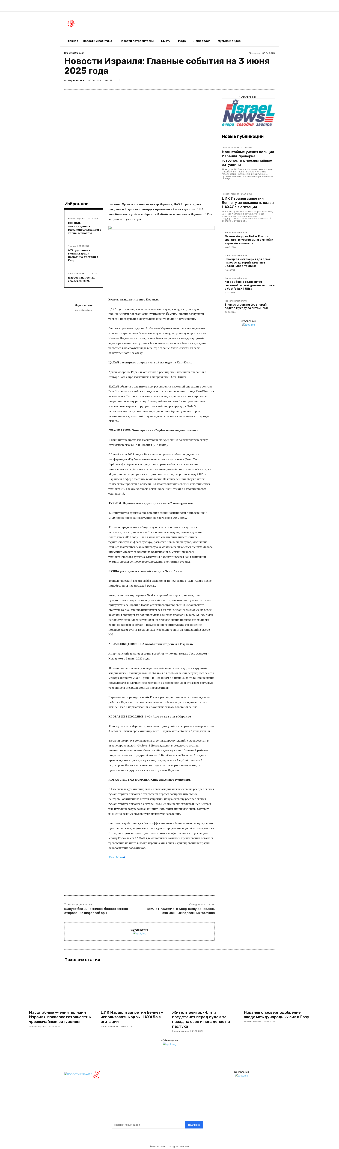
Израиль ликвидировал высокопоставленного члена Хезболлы (84, 228)
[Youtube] (295, 7)
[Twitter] (288, 7)
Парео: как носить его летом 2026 (81, 279)
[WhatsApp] (246, 81)
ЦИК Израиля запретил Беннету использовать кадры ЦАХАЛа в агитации (248, 202)
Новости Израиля (74, 53)
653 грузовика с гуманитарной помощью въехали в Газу (83, 255)
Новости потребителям (236, 233)
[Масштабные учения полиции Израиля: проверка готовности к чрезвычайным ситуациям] (62, 986)
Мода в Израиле (76, 273)
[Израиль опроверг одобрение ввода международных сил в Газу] (277, 986)
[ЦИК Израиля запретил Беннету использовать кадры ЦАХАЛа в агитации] (134, 986)
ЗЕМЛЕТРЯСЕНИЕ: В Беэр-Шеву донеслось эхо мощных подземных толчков (181, 911)
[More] (271, 81)
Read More (116, 857)
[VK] (238, 81)
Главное (72, 246)
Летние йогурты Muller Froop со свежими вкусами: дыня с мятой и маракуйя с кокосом (249, 240)
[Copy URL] (262, 81)
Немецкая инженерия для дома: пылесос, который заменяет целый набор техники (248, 262)
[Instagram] (280, 7)
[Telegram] (254, 81)
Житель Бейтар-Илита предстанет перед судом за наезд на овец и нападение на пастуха (201, 1019)
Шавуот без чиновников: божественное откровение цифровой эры (96, 911)
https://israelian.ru (83, 310)
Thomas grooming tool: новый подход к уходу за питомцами (246, 306)
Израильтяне (76, 80)
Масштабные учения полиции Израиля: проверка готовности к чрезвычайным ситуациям (248, 158)
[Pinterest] (230, 81)
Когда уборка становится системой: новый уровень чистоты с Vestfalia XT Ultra (250, 285)
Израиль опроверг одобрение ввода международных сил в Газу (276, 1014)
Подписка (194, 1124)
